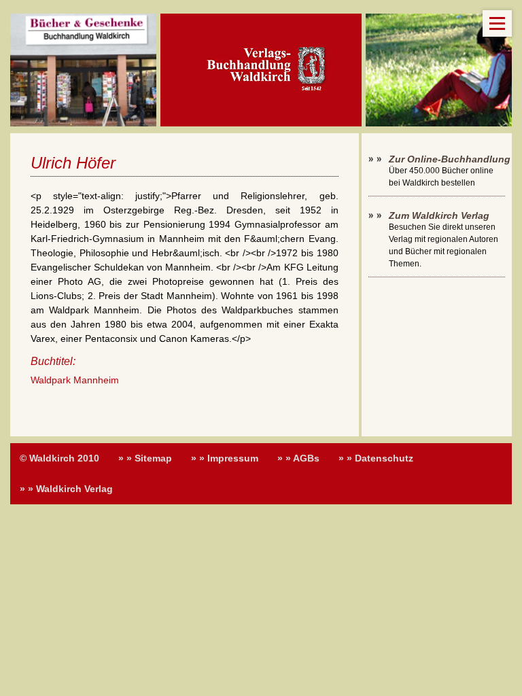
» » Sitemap (145, 458)
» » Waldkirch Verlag (66, 488)
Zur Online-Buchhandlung (449, 159)
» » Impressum (224, 458)
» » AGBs (298, 458)
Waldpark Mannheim (75, 380)
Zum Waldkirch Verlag (439, 215)
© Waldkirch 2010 (59, 458)
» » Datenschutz (375, 458)
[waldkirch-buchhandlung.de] (261, 70)
